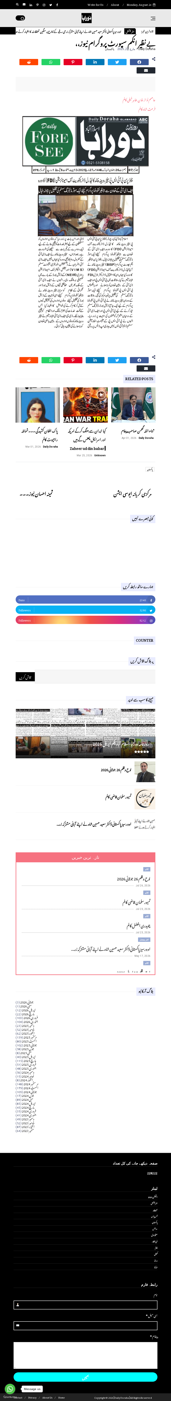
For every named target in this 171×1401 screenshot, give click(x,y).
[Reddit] (28, 61)
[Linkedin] (95, 61)
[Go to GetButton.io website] (10, 1397)
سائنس (154, 1228)
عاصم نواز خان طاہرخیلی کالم (139, 99)
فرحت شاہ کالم (146, 108)
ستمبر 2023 (28, 1130)
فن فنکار (154, 1241)
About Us (47, 1397)
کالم (147, 869)
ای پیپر (155, 1209)
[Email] (146, 70)
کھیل (155, 1253)
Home (61, 1397)
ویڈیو (155, 1266)
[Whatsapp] (50, 61)
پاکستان (109, 49)
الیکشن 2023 (152, 1196)
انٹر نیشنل (144, 939)
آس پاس (154, 1215)
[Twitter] (117, 61)
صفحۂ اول (154, 1234)
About (115, 4)
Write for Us (95, 4)
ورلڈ (155, 1260)
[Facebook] (139, 61)
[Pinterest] (73, 61)
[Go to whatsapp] (10, 1389)
